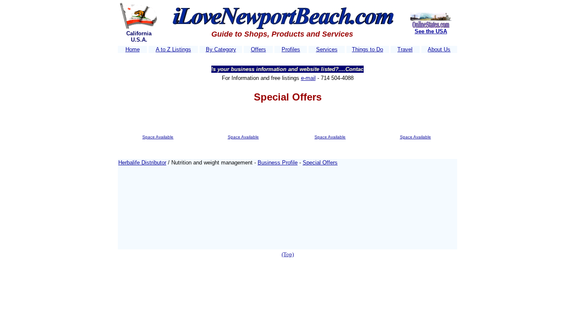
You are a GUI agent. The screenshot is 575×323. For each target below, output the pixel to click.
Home (132, 49)
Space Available (157, 137)
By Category (221, 49)
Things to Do (367, 49)
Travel (405, 49)
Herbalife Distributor (142, 162)
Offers (258, 49)
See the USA (431, 31)
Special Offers (320, 162)
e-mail (308, 78)
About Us (439, 49)
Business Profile (278, 162)
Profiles (291, 49)
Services (327, 49)
